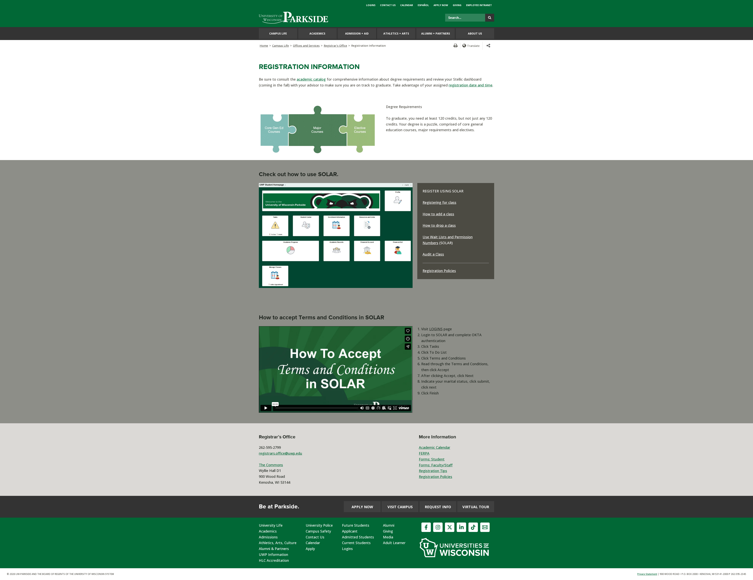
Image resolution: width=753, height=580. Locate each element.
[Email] (485, 527)
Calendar (313, 542)
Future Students (355, 525)
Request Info (438, 506)
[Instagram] (438, 527)
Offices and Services (306, 45)
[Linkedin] (461, 527)
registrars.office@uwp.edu (280, 453)
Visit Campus (400, 506)
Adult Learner (394, 542)
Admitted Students (358, 537)
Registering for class (439, 202)
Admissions (268, 537)
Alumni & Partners (274, 548)
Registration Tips (433, 470)
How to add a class (438, 214)
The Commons (271, 465)
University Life (271, 525)
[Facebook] (426, 527)
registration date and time (470, 85)
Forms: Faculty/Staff (436, 465)
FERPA (424, 453)
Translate (473, 46)
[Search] (489, 18)
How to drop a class (439, 225)
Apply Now (362, 506)
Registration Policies (439, 270)
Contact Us (315, 537)
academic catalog (311, 79)
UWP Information (273, 554)
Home (264, 45)
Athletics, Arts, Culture (277, 542)
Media (388, 537)
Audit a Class (433, 254)
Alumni (388, 525)
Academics (268, 531)
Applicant (349, 531)
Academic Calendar (434, 447)
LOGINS (436, 329)
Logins (347, 548)
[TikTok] (473, 527)
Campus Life (280, 45)
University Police (319, 525)
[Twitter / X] (449, 527)
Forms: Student (432, 459)
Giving (388, 531)
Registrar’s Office (335, 45)
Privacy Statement (647, 574)
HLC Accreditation (274, 560)
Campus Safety (318, 531)
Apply (310, 548)
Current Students (356, 542)
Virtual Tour (475, 506)
